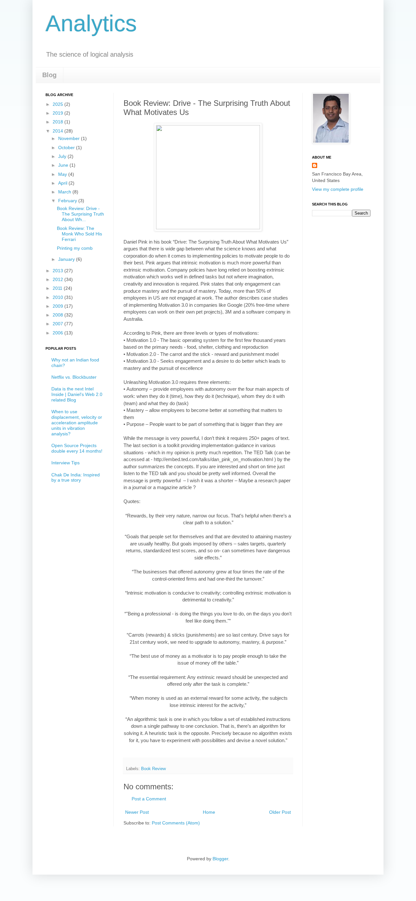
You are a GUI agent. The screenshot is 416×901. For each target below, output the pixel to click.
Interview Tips (65, 462)
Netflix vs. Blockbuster (74, 377)
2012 (58, 279)
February (68, 200)
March (65, 191)
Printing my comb (75, 248)
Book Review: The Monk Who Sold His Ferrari (79, 234)
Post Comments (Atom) (176, 822)
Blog (49, 74)
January (67, 259)
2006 (58, 332)
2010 (58, 297)
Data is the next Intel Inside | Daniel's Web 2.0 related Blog (76, 394)
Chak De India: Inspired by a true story (75, 477)
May (63, 174)
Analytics (91, 23)
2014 (58, 131)
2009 (58, 306)
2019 (58, 113)
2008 (58, 314)
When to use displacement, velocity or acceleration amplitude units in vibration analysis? (76, 422)
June (64, 165)
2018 (58, 121)
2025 (58, 104)
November (69, 138)
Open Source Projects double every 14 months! (76, 448)
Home (209, 812)
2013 (58, 270)
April (63, 183)
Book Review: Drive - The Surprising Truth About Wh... (80, 214)
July (63, 156)
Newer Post (137, 812)
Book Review (153, 769)
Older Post (280, 812)
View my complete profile (337, 189)
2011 (58, 288)
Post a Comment (149, 798)
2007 (58, 323)
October (67, 147)
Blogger (220, 858)
